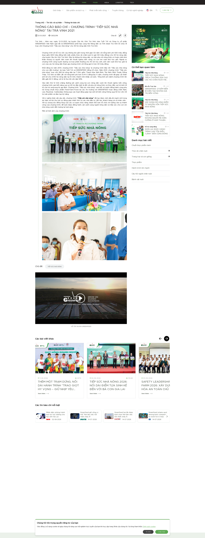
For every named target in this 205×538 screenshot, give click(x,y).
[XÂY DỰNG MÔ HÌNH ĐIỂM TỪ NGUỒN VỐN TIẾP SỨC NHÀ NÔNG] (137, 103)
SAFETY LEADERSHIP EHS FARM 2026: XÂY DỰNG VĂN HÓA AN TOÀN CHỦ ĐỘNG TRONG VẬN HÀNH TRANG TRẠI (160, 385)
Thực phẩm (137, 162)
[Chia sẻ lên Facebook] (125, 35)
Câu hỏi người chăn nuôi (142, 173)
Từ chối (148, 531)
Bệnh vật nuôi (138, 179)
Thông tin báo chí (72, 22)
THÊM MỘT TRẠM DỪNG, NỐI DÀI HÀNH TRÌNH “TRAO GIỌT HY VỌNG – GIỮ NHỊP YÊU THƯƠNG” (58, 385)
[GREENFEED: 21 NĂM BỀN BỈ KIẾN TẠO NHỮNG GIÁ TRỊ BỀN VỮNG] (137, 90)
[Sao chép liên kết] (120, 35)
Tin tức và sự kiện (54, 22)
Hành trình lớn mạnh (140, 168)
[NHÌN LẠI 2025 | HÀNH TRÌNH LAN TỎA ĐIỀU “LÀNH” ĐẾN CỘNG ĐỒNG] (137, 130)
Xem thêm (41, 393)
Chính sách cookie (149, 526)
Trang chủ (39, 22)
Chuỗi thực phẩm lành (141, 145)
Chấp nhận (161, 531)
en (151, 10)
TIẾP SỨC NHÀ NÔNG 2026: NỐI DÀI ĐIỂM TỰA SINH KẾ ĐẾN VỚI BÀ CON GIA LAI (108, 385)
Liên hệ (166, 10)
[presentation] (160, 338)
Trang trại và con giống (142, 156)
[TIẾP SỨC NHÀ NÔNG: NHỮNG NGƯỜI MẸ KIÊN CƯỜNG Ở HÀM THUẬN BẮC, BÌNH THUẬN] (137, 117)
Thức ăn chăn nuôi (139, 151)
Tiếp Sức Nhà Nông (55, 266)
